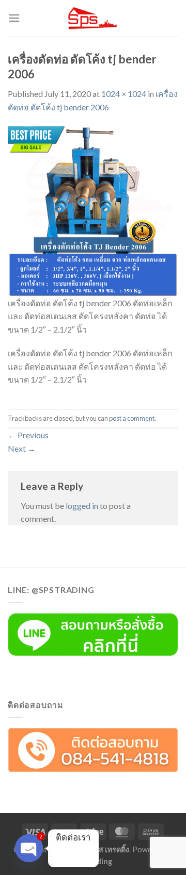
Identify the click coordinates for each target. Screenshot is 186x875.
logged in (82, 505)
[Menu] (14, 17)
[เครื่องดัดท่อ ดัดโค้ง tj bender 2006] (93, 210)
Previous (28, 435)
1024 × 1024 (123, 93)
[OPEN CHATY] (29, 848)
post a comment (131, 418)
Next (22, 448)
